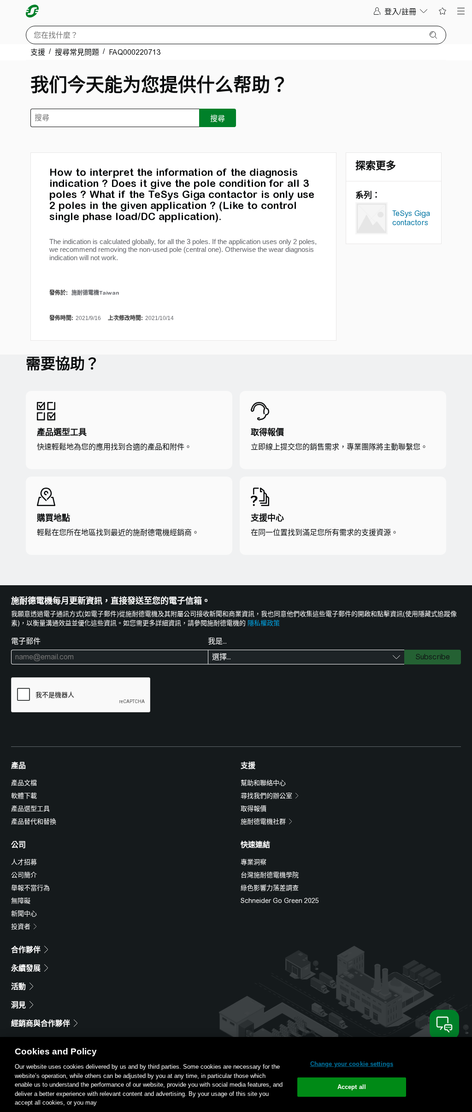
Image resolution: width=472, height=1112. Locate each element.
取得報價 (253, 808)
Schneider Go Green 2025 (280, 900)
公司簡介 (24, 875)
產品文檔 (24, 782)
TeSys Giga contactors (411, 218)
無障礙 (20, 900)
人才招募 (24, 862)
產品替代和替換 (33, 821)
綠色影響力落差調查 (270, 887)
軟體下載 (24, 795)
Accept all (351, 1086)
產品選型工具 (30, 808)
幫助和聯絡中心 (263, 782)
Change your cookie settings (352, 1063)
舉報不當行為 (30, 887)
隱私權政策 (264, 623)
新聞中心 (24, 913)
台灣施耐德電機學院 (270, 875)
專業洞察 (253, 862)
